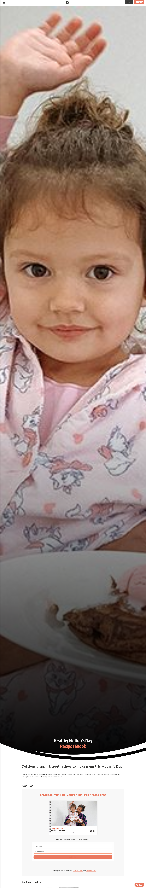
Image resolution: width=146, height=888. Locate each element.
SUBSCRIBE (73, 857)
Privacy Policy (78, 870)
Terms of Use (91, 870)
